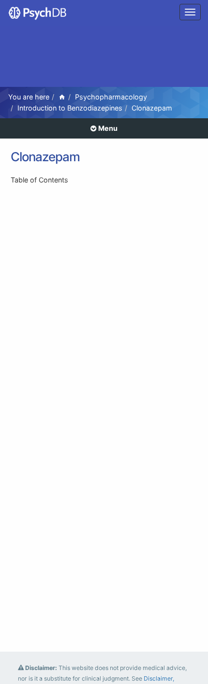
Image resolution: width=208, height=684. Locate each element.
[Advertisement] (104, 57)
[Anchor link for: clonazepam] (90, 156)
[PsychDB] (38, 12)
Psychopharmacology (111, 97)
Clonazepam (152, 108)
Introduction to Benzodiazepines (69, 108)
